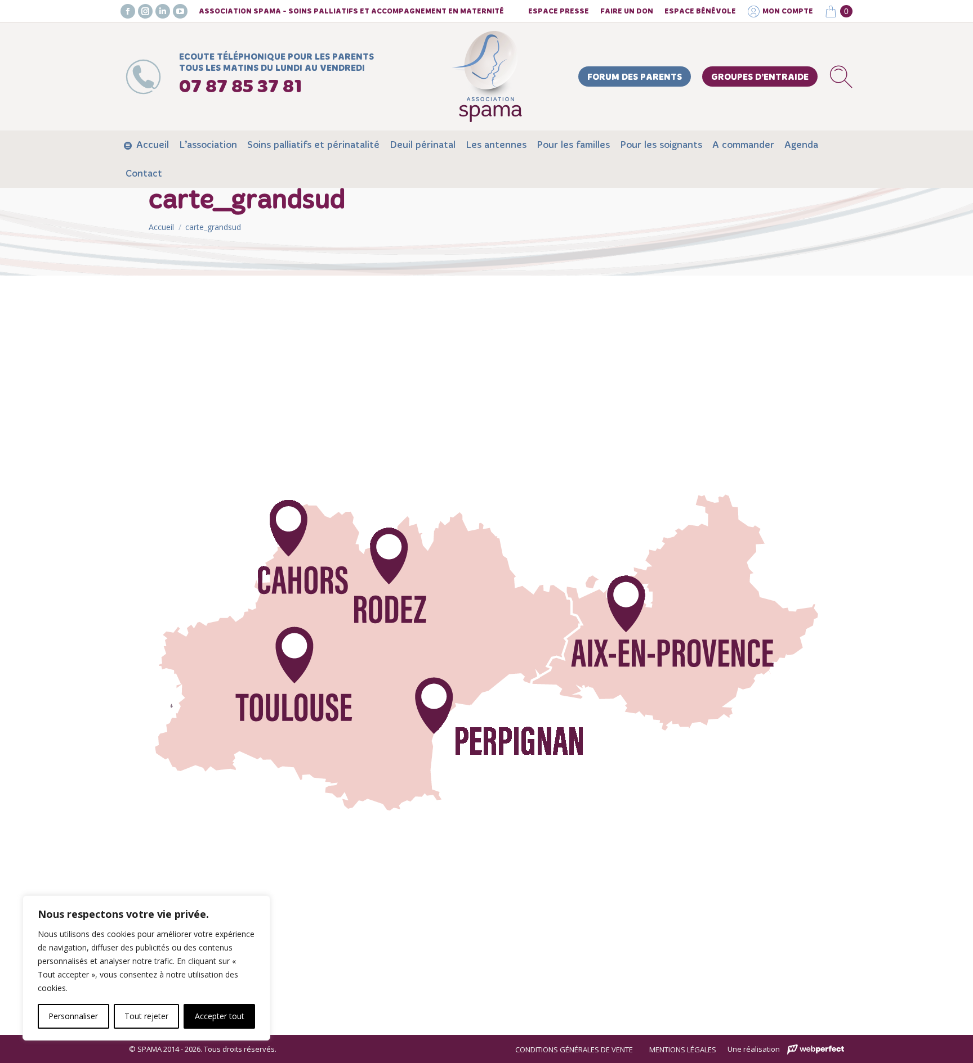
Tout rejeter (146, 1016)
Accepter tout (219, 1016)
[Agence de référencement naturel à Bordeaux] (815, 1049)
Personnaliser (73, 1016)
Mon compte (787, 11)
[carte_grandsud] (486, 652)
